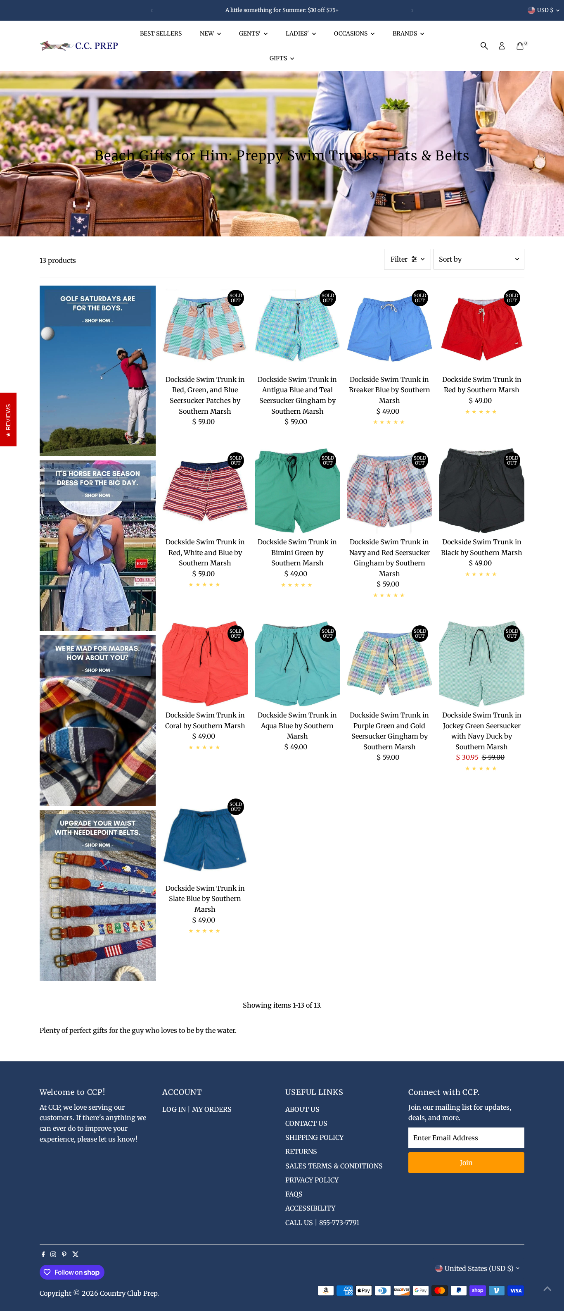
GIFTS (279, 58)
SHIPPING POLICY (314, 1137)
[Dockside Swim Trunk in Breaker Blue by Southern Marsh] (389, 328)
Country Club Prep (128, 1293)
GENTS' (250, 33)
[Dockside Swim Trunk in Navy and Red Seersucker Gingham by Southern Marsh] (389, 491)
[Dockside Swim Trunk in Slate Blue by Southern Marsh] (205, 837)
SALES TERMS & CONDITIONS (334, 1166)
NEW (207, 33)
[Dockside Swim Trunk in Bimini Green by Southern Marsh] (297, 491)
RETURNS (301, 1151)
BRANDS (405, 33)
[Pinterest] (64, 1255)
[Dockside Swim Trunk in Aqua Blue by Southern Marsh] (297, 664)
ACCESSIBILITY (310, 1208)
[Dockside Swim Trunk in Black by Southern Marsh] (481, 491)
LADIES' (298, 33)
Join (466, 1162)
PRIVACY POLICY (312, 1180)
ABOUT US (302, 1109)
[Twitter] (75, 1255)
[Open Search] (484, 46)
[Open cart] (520, 46)
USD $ (545, 10)
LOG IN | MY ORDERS (197, 1109)
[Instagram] (53, 1255)
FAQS (294, 1194)
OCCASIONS (351, 33)
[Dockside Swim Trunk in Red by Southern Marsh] (481, 328)
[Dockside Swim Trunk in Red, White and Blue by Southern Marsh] (205, 491)
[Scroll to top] (547, 1288)
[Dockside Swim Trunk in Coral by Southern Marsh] (205, 664)
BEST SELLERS (161, 33)
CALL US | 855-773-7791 (322, 1222)
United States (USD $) (479, 1268)
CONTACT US (306, 1123)
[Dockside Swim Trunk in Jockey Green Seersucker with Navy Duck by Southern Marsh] (481, 664)
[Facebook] (43, 1255)
